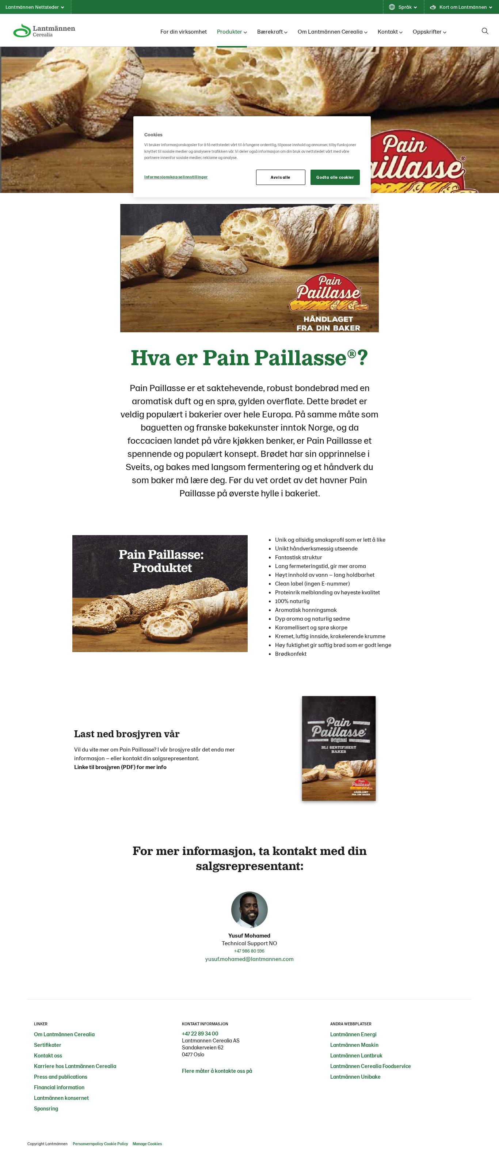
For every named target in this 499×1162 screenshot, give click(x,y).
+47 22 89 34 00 (200, 1033)
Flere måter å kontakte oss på (217, 1070)
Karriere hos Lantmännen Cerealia (75, 1066)
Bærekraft (270, 31)
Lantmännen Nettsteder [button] (32, 7)
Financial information (59, 1087)
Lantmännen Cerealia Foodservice (370, 1066)
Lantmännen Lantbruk (356, 1055)
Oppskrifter (427, 31)
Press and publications (60, 1076)
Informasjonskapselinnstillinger (176, 176)
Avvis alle (280, 177)
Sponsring (46, 1108)
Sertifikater (47, 1044)
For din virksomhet (183, 31)
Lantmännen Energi (353, 1034)
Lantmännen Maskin (354, 1044)
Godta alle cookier (335, 177)
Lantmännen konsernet (61, 1097)
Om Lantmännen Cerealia (330, 31)
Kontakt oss (48, 1055)
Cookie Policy (116, 1143)
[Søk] (485, 31)
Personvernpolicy (88, 1143)
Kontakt (388, 31)
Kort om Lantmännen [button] (463, 7)
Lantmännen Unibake (355, 1076)
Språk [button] (405, 7)
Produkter (229, 31)
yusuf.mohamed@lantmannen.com (249, 958)
